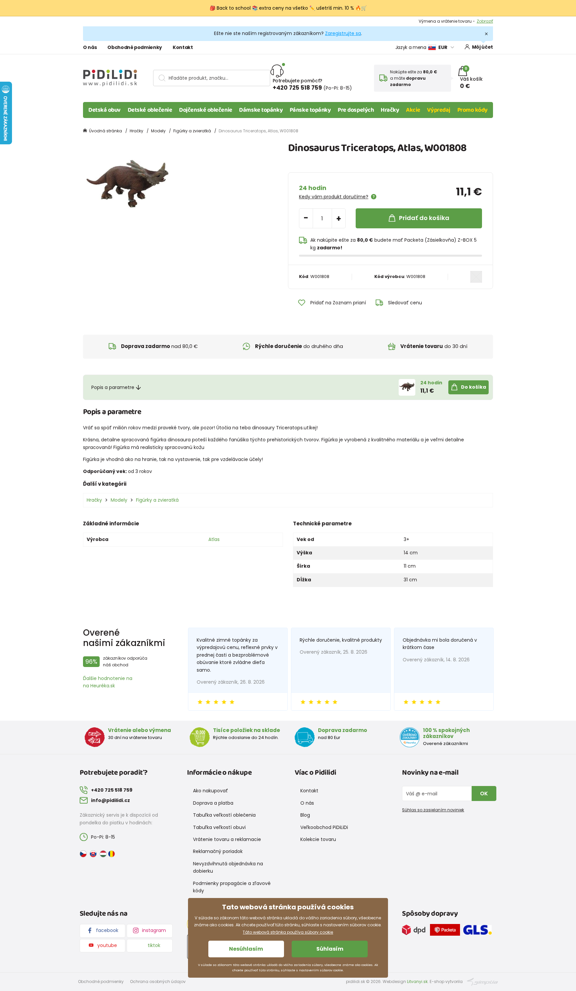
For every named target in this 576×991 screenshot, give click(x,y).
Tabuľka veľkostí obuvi (219, 827)
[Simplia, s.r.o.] (482, 981)
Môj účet (482, 47)
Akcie (413, 110)
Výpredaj (438, 110)
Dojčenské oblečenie (205, 110)
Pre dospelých (356, 110)
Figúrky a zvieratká (192, 131)
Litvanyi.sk (417, 981)
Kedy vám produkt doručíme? (333, 196)
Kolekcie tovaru (318, 839)
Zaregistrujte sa (343, 33)
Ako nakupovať (210, 790)
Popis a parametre (112, 387)
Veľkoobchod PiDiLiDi (324, 827)
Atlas (214, 539)
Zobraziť (485, 21)
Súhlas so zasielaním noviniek (433, 810)
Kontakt (183, 47)
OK (484, 793)
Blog (305, 815)
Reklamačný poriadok (218, 851)
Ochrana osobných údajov (158, 981)
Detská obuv (104, 110)
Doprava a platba (213, 803)
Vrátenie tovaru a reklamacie (227, 839)
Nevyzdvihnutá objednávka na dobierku (228, 867)
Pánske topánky (310, 110)
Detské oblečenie (150, 110)
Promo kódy (472, 110)
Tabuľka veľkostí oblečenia (224, 815)
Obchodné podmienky (134, 47)
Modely (158, 131)
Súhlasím (329, 949)
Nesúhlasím (246, 949)
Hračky (390, 110)
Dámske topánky (261, 110)
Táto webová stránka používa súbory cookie (288, 932)
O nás (90, 47)
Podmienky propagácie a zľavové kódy (232, 887)
